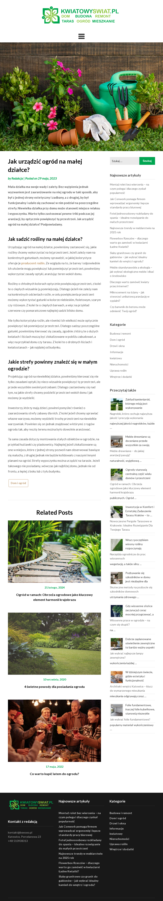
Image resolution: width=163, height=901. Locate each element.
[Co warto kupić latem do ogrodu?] (54, 729)
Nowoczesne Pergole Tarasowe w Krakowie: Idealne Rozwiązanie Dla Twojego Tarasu (131, 525)
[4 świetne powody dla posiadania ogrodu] (54, 642)
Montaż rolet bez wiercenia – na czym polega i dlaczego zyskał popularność (129, 188)
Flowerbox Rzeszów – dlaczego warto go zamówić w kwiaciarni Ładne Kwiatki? (129, 242)
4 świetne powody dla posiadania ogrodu (54, 686)
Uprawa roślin (118, 370)
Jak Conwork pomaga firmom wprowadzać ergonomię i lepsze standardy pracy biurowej (129, 203)
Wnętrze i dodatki (121, 376)
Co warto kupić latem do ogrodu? (54, 774)
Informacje (116, 352)
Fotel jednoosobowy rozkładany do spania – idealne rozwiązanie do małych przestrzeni (131, 218)
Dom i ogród (18, 483)
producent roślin (33, 263)
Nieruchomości (119, 364)
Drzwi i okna (117, 346)
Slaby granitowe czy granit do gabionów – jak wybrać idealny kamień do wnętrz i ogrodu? (128, 257)
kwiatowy (116, 358)
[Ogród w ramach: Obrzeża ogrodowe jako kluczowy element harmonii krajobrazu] (54, 550)
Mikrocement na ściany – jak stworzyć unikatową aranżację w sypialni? (129, 296)
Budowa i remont (120, 333)
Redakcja (17, 178)
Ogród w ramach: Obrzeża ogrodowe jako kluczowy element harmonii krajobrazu (130, 488)
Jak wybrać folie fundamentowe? (130, 719)
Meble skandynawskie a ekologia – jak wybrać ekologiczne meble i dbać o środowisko (132, 271)
